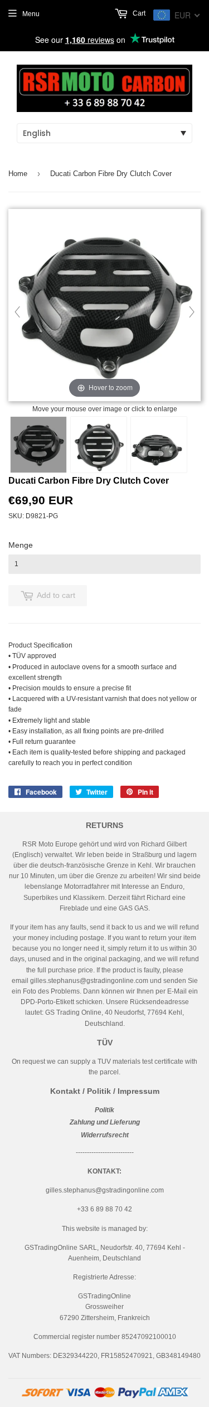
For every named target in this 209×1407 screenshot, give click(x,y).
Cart (138, 13)
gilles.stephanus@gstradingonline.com (89, 981)
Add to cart (56, 595)
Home (17, 173)
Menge (20, 545)
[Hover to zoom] (104, 306)
